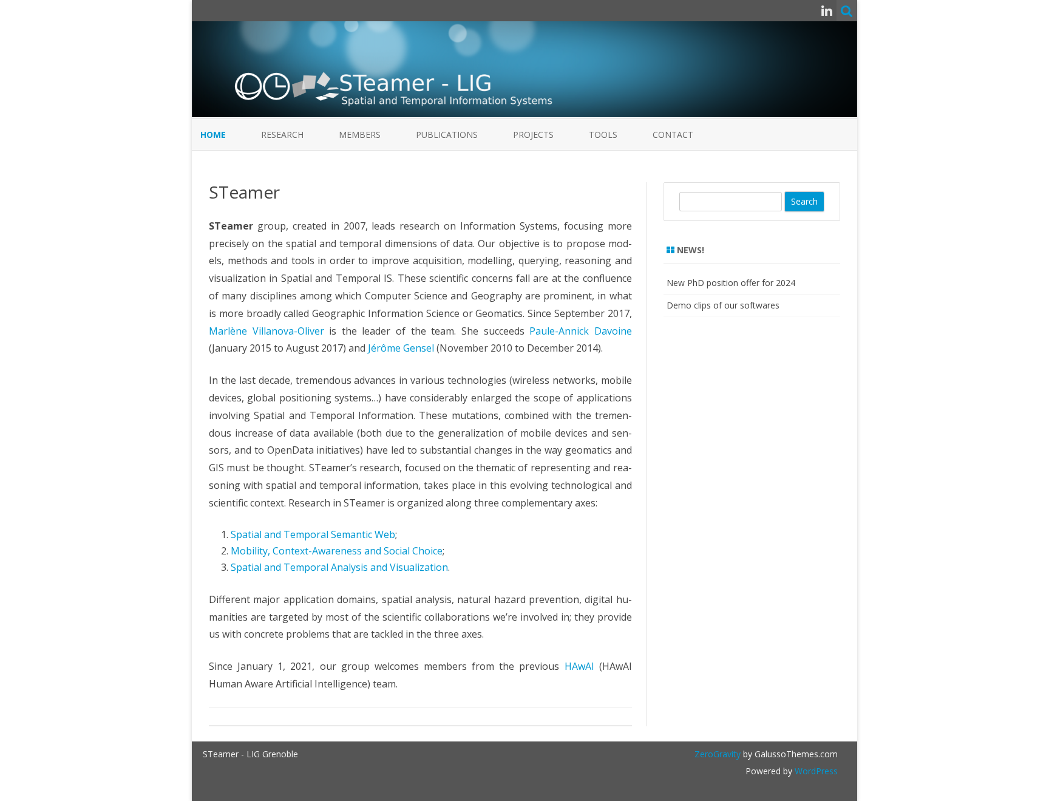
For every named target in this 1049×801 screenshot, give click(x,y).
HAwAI (579, 666)
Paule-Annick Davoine (580, 331)
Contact (673, 134)
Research (282, 134)
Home (213, 134)
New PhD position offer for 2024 (731, 282)
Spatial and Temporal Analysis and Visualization (339, 567)
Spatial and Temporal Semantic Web (313, 534)
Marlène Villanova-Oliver (266, 331)
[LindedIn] (826, 10)
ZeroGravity (717, 754)
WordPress (815, 771)
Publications (447, 134)
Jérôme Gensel (401, 348)
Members (360, 134)
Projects (533, 134)
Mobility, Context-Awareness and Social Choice (337, 550)
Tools (603, 134)
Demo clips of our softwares (723, 305)
